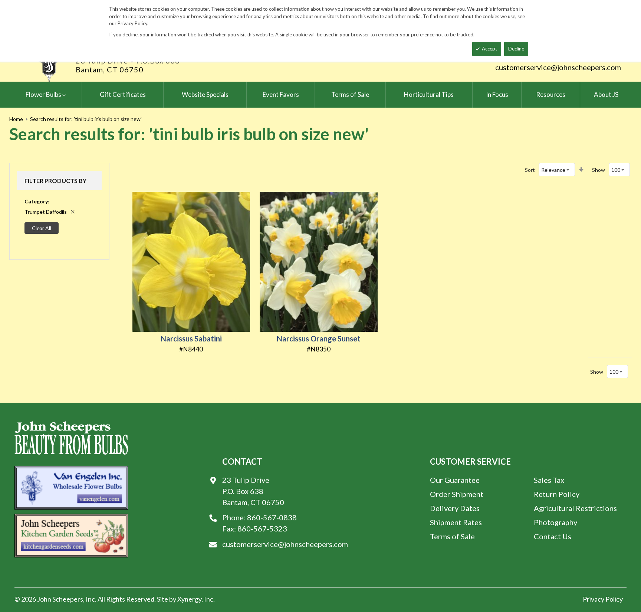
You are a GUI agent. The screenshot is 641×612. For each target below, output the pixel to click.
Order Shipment (456, 494)
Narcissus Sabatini (191, 338)
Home (16, 119)
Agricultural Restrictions (575, 508)
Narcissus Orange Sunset (319, 338)
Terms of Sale (452, 536)
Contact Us (552, 536)
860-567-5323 (262, 528)
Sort (530, 170)
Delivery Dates (455, 508)
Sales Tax (549, 479)
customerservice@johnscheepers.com (558, 67)
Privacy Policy (603, 599)
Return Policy (556, 494)
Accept (489, 49)
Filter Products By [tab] (55, 180)
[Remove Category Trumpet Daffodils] (73, 212)
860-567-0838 (272, 517)
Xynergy (189, 599)
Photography (555, 522)
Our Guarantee (455, 479)
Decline (516, 49)
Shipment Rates (456, 522)
